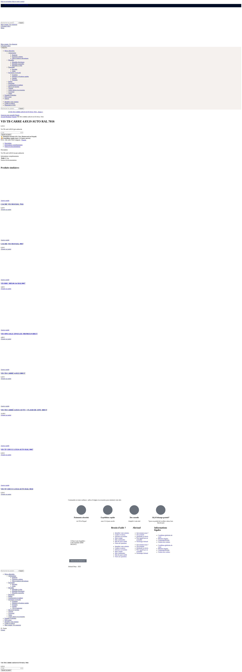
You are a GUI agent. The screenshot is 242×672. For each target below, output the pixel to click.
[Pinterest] (75, 554)
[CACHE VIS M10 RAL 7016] (15, 199)
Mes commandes (120, 540)
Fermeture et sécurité (14, 73)
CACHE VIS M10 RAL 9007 (12, 244)
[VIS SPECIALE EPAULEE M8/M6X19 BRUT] (15, 311)
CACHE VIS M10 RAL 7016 (12, 204)
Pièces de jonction (13, 86)
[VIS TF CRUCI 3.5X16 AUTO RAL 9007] (15, 444)
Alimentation (12, 53)
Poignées (14, 80)
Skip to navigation (6, 1)
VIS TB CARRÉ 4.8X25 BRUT (13, 373)
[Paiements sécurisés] (81, 510)
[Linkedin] (80, 554)
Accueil (3, 117)
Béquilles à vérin (17, 65)
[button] (6, 209)
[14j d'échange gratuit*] (160, 510)
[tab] (8, 143)
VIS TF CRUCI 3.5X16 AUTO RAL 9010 (17, 489)
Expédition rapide (108, 517)
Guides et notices (120, 535)
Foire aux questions (121, 543)
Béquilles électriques (18, 62)
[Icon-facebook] (70, 549)
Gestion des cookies (164, 542)
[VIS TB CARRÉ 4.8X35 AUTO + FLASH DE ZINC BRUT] (15, 404)
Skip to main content (18, 1)
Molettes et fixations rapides (20, 76)
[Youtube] (70, 554)
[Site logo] (7, 21)
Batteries (14, 55)
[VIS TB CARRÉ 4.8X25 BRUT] (15, 368)
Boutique (9, 117)
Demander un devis (142, 536)
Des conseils (134, 517)
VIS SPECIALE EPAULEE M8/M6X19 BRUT (19, 334)
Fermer (3, 630)
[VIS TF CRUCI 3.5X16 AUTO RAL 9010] (15, 483)
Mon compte (119, 538)
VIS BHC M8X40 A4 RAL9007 (13, 283)
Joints (14, 71)
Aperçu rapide (5, 200)
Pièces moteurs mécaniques (20, 58)
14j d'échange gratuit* (160, 517)
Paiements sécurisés (81, 517)
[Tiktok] (80, 549)
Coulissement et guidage (15, 85)
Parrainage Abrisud (142, 541)
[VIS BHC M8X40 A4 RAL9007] (15, 278)
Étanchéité (11, 67)
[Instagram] (75, 549)
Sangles (14, 78)
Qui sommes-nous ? (142, 533)
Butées (10, 81)
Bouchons (11, 83)
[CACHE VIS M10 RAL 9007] (15, 238)
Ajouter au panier (6, 134)
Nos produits (140, 535)
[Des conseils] (134, 510)
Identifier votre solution (122, 533)
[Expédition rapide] (107, 510)
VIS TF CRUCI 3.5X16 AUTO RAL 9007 (17, 449)
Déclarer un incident (121, 536)
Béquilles (11, 60)
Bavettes (14, 69)
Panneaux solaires (17, 56)
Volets (10, 93)
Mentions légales (163, 539)
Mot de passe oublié (121, 541)
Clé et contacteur (17, 608)
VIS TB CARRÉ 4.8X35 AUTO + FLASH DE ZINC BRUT (24, 410)
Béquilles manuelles (18, 64)
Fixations (15, 75)
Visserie (10, 88)
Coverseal (11, 92)
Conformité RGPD (163, 540)
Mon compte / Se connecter (13, 625)
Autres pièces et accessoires (16, 90)
